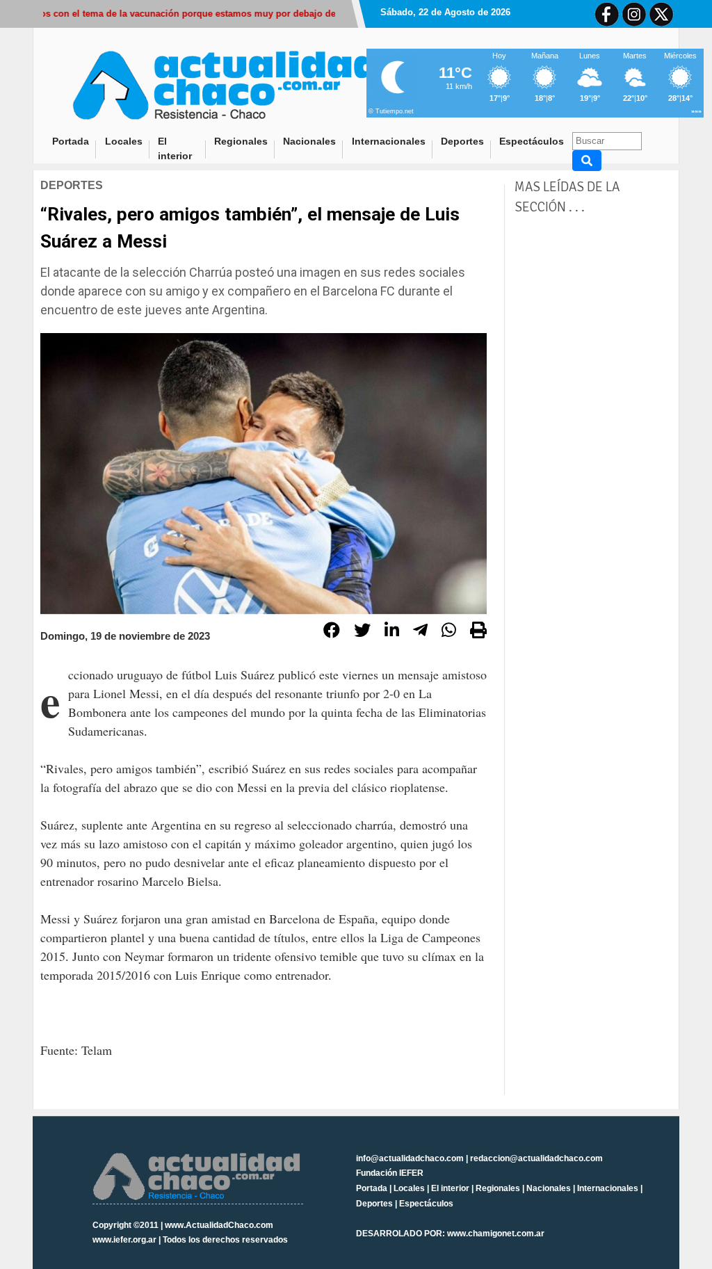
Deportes (462, 141)
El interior (175, 148)
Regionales (241, 141)
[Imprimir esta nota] (478, 632)
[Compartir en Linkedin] (392, 632)
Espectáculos (531, 141)
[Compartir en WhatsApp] (449, 632)
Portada (74, 141)
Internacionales (389, 141)
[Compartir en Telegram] (420, 632)
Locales (124, 141)
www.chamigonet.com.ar (495, 1233)
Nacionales (309, 141)
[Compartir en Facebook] (331, 632)
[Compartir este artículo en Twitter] (362, 632)
